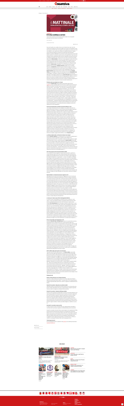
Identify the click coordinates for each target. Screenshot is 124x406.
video (52, 8)
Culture (69, 6)
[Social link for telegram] (64, 397)
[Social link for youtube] (83, 0)
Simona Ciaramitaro (49, 376)
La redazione (44, 0)
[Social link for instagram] (82, 0)
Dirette (72, 6)
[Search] (50, 0)
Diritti (56, 6)
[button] (73, 44)
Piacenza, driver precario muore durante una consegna (61, 357)
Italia (61, 6)
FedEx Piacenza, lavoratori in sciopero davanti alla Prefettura (77, 349)
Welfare (59, 6)
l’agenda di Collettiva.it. (51, 322)
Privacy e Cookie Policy (78, 404)
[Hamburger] (39, 6)
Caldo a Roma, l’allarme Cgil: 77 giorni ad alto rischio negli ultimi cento (66, 375)
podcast (55, 8)
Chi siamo (76, 399)
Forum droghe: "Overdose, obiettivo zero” (49, 374)
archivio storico (69, 8)
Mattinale (37, 327)
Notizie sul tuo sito (77, 402)
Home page (40, 13)
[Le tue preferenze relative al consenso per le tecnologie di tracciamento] (122, 404)
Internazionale (65, 6)
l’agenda (64, 321)
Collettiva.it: (49, 84)
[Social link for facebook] (60, 397)
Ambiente (50, 6)
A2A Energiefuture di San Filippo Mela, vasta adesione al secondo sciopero (77, 371)
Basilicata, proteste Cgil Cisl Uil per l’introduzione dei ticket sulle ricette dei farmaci (42, 376)
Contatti (40, 0)
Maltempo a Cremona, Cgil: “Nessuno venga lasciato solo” (77, 360)
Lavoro (47, 6)
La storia (76, 403)
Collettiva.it (42, 401)
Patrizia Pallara (56, 359)
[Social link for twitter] (59, 397)
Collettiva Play (76, 6)
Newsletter (47, 0)
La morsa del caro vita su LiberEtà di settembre (58, 374)
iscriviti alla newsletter (62, 8)
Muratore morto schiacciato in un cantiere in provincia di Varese (76, 366)
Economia (53, 6)
